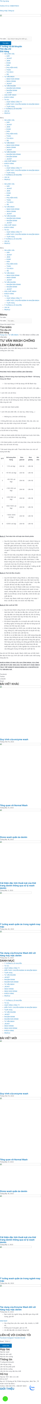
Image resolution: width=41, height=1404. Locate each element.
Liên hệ (6, 111)
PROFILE (7, 113)
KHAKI (9, 63)
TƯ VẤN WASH (9, 76)
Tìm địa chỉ (5, 49)
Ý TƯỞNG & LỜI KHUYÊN (13, 109)
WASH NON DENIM (13, 79)
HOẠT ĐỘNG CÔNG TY (14, 102)
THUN (9, 70)
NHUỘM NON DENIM (14, 88)
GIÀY (8, 56)
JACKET (9, 58)
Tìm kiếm (3, 39)
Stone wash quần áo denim (13, 837)
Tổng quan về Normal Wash (14, 805)
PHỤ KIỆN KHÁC (12, 67)
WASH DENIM (11, 81)
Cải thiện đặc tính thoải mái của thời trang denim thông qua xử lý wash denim (18, 885)
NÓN (8, 65)
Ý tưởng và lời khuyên (11, 46)
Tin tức (6, 99)
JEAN (8, 60)
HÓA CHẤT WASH (10, 95)
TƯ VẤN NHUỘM (10, 86)
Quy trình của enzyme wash (14, 739)
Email (2, 1341)
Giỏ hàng (4, 51)
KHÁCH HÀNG (9, 97)
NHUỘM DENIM (12, 90)
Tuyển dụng (11, 106)
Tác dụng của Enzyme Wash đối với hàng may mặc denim (18, 954)
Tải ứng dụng (4, 1)
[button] (20, 118)
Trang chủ (3, 335)
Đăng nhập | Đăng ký (7, 10)
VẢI (8, 74)
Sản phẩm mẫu (9, 54)
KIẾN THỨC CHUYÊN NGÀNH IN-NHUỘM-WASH (23, 104)
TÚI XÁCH (10, 72)
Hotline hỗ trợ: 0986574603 (9, 6)
